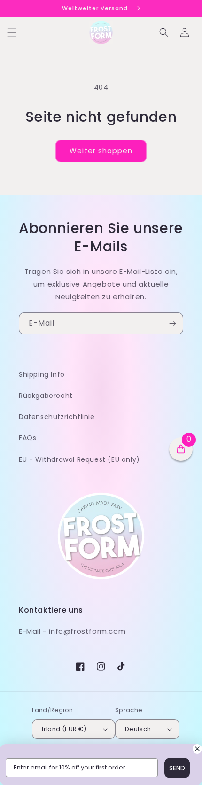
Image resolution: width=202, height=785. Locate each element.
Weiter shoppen (101, 150)
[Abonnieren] (172, 323)
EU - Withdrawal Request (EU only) (79, 459)
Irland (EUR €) (64, 728)
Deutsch (138, 728)
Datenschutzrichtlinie (57, 416)
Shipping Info (42, 374)
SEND (177, 768)
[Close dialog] (197, 749)
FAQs (27, 438)
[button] (11, 32)
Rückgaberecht (46, 395)
